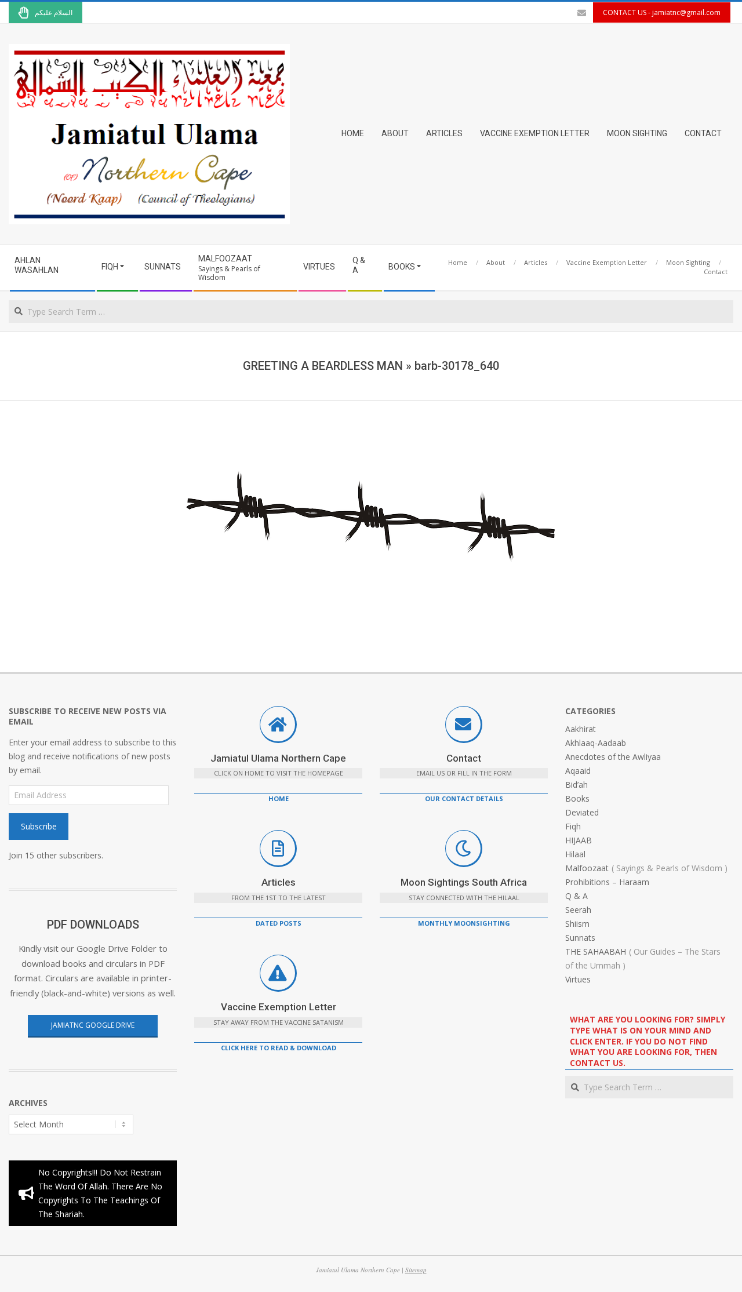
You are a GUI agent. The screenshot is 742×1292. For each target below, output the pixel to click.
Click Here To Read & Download (278, 1047)
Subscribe (39, 826)
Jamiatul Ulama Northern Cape (278, 758)
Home (278, 798)
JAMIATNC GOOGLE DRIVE (92, 1025)
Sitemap (416, 1269)
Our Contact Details (464, 798)
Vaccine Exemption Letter (278, 1007)
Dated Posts (278, 923)
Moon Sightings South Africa (464, 882)
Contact (463, 758)
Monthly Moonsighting (464, 923)
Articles (278, 882)
